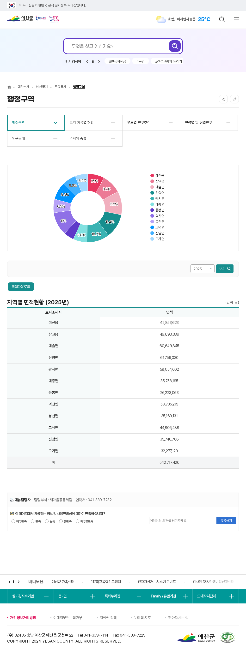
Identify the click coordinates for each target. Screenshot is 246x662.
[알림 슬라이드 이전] (87, 61)
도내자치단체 (206, 596)
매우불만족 (86, 521)
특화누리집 (112, 596)
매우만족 (21, 521)
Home (9, 87)
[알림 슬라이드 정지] (93, 61)
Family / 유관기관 (163, 596)
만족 (38, 521)
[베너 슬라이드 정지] (14, 581)
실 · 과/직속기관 (23, 596)
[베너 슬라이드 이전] (9, 581)
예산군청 (20, 20)
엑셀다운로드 (21, 287)
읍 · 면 (62, 596)
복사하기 (234, 99)
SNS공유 (223, 99)
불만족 (67, 521)
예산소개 (24, 87)
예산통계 (42, 87)
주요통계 (61, 87)
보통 (52, 521)
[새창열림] (41, 18)
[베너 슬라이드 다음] (18, 581)
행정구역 (79, 87)
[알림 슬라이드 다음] (99, 61)
